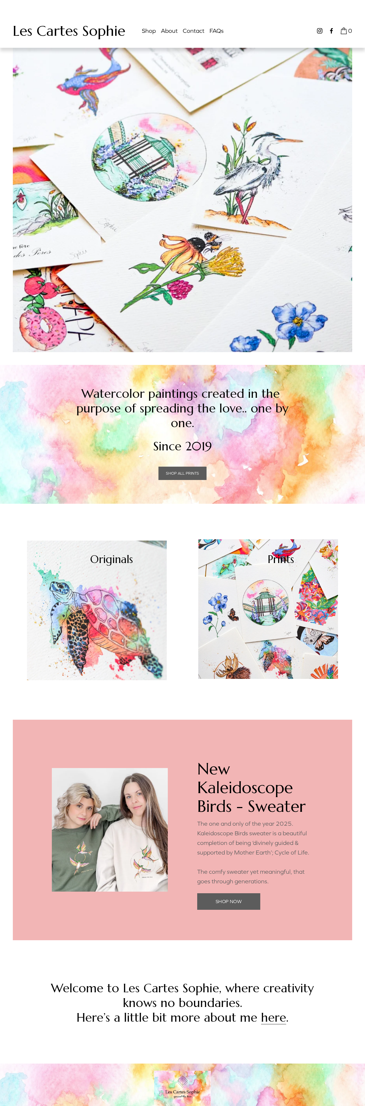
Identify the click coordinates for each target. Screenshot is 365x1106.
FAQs (216, 30)
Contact (193, 30)
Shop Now (229, 901)
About (169, 30)
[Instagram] (319, 30)
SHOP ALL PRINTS (182, 473)
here (273, 1017)
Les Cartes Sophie (69, 31)
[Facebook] (331, 30)
